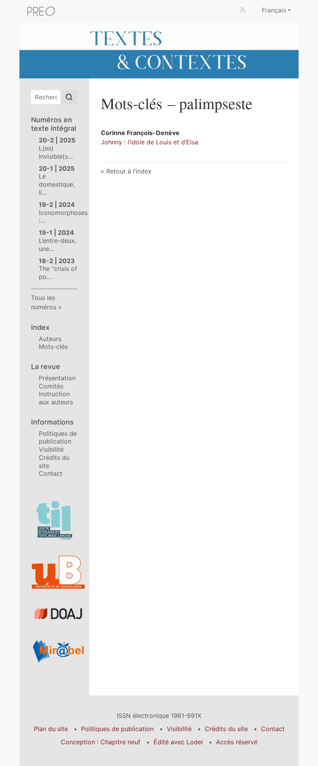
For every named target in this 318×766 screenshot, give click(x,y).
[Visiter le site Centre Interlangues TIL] (54, 520)
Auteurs (50, 339)
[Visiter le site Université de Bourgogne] (54, 572)
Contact (50, 473)
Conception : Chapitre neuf (100, 742)
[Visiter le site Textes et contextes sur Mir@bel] (54, 651)
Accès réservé (237, 742)
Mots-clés (53, 346)
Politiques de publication (58, 437)
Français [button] (274, 10)
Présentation (57, 378)
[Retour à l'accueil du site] (159, 50)
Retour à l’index (129, 171)
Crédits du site (226, 729)
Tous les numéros (43, 302)
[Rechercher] (69, 97)
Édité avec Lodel (178, 742)
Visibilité (51, 449)
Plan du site (51, 729)
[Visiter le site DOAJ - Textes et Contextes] (54, 613)
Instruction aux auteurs (56, 398)
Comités (51, 386)
